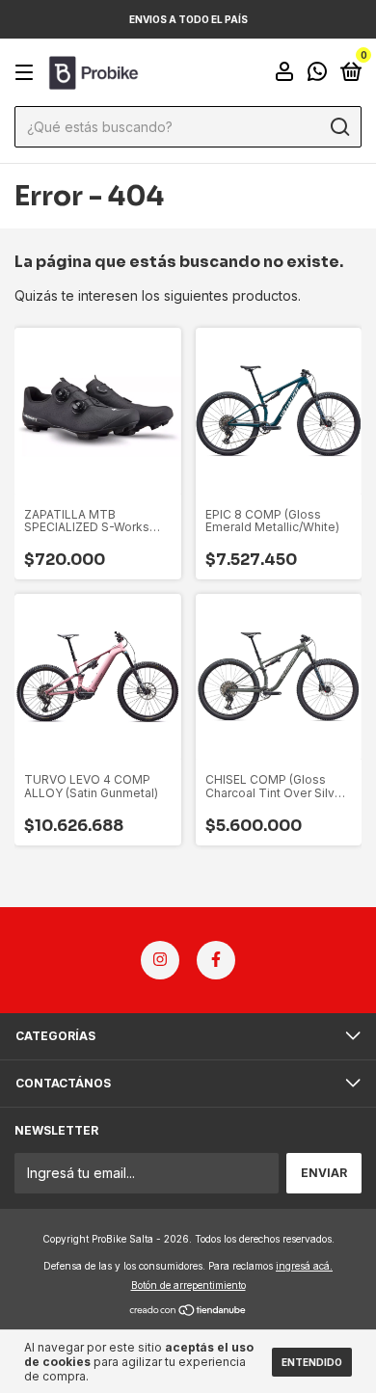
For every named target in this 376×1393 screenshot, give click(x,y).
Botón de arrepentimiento (188, 1285)
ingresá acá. (304, 1266)
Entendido (312, 1362)
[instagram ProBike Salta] (160, 960)
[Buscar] (339, 127)
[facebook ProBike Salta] (216, 960)
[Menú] (27, 73)
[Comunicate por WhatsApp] (317, 74)
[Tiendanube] (188, 1311)
